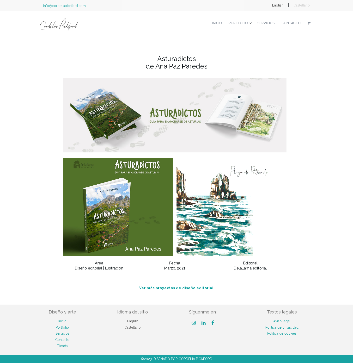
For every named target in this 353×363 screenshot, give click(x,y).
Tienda (62, 346)
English (277, 5)
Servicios (266, 23)
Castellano (301, 5)
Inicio (217, 23)
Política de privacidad (281, 327)
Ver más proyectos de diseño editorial (176, 288)
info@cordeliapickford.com (64, 6)
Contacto (291, 23)
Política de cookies (282, 333)
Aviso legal (281, 321)
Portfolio (238, 23)
